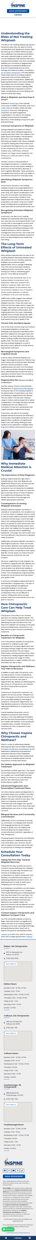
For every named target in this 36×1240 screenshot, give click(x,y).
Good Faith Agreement (10, 1225)
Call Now (18, 15)
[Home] (6, 1238)
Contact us (5, 934)
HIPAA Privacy (24, 1227)
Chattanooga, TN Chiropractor (12, 1086)
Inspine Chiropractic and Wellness (16, 749)
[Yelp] (18, 1171)
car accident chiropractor (11, 73)
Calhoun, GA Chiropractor (16, 1015)
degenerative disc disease (23, 388)
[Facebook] (5, 1171)
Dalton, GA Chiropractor (15, 946)
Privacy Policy (22, 1225)
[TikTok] (22, 1171)
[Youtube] (13, 1171)
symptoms (5, 110)
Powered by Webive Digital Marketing (18, 1233)
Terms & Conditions (13, 1227)
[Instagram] (9, 1171)
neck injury (15, 103)
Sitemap (30, 1225)
